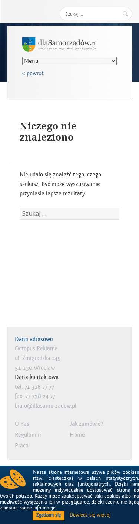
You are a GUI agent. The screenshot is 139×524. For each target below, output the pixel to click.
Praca (22, 445)
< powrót (33, 73)
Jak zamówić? (86, 424)
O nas (22, 424)
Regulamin (28, 434)
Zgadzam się (48, 515)
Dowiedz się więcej (90, 515)
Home (77, 434)
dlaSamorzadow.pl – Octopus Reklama (59, 44)
